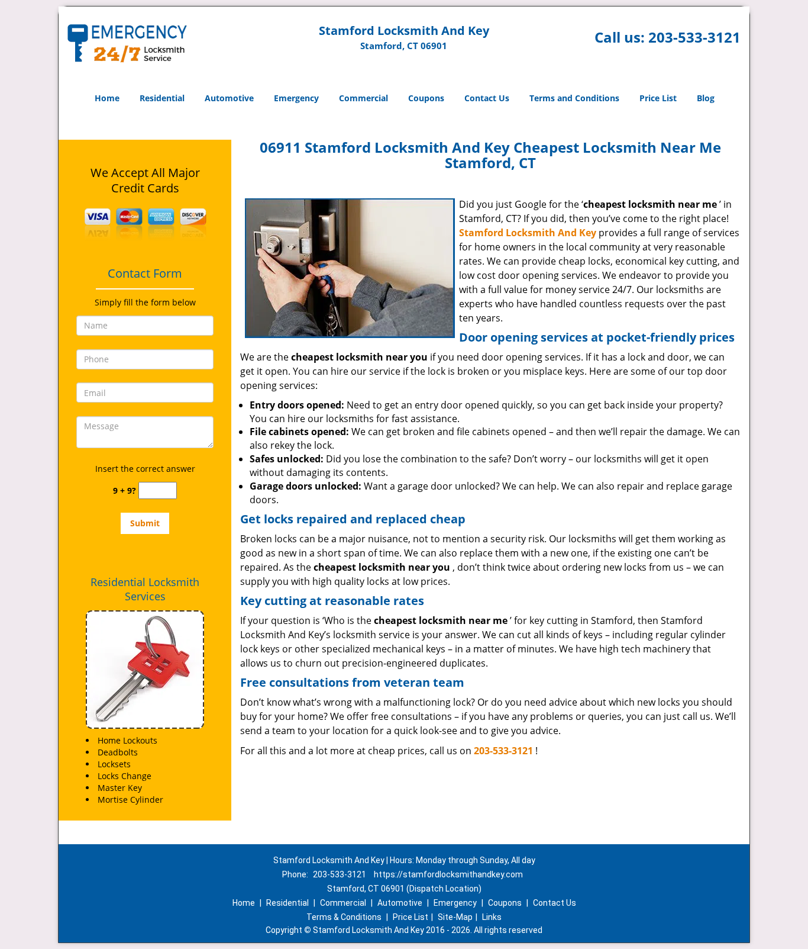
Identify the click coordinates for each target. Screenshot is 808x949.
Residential (162, 98)
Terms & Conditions (344, 917)
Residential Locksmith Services (145, 589)
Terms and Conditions (574, 98)
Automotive (229, 98)
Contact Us (486, 98)
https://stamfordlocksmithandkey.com (448, 874)
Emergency (296, 98)
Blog (706, 98)
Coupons (426, 98)
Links (492, 917)
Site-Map (455, 917)
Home (107, 98)
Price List (658, 98)
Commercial (363, 98)
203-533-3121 (694, 37)
